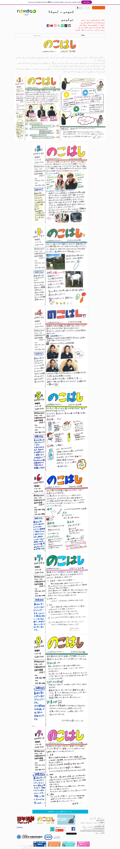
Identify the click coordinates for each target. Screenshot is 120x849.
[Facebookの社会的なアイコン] (48, 25)
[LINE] (62, 25)
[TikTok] (65, 25)
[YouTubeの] (51, 25)
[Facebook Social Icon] (73, 829)
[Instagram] (55, 25)
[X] (58, 25)
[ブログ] (69, 25)
